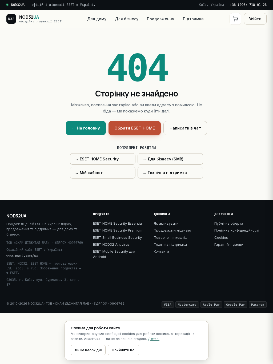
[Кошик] (235, 19)
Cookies (221, 237)
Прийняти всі (123, 350)
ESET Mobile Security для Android (114, 254)
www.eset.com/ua (22, 256)
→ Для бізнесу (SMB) (163, 159)
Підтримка (193, 19)
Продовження (160, 19)
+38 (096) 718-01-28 (248, 5)
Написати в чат (185, 128)
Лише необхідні (88, 350)
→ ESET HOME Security (97, 159)
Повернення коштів (170, 237)
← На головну (86, 128)
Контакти (161, 251)
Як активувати (166, 223)
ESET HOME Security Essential (118, 223)
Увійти (255, 19)
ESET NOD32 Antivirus (111, 244)
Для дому (96, 19)
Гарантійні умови (228, 244)
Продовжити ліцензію (172, 230)
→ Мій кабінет (89, 172)
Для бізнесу (126, 19)
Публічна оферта (228, 223)
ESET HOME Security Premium (117, 230)
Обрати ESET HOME (134, 128)
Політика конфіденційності (236, 230)
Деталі (153, 339)
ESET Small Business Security (117, 237)
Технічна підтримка (170, 244)
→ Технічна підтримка (165, 172)
